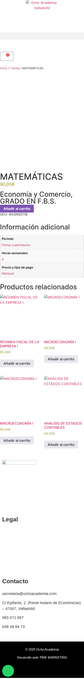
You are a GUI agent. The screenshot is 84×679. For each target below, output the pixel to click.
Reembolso (12, 550)
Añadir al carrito (16, 208)
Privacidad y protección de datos (30, 559)
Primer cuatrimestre (16, 245)
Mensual (8, 273)
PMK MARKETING (53, 657)
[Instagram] (47, 671)
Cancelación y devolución (24, 541)
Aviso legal (11, 568)
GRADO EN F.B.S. (28, 201)
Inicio (3, 68)
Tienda (15, 68)
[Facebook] (37, 671)
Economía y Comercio (35, 194)
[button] (42, 36)
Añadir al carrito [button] (16, 363)
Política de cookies (18, 532)
